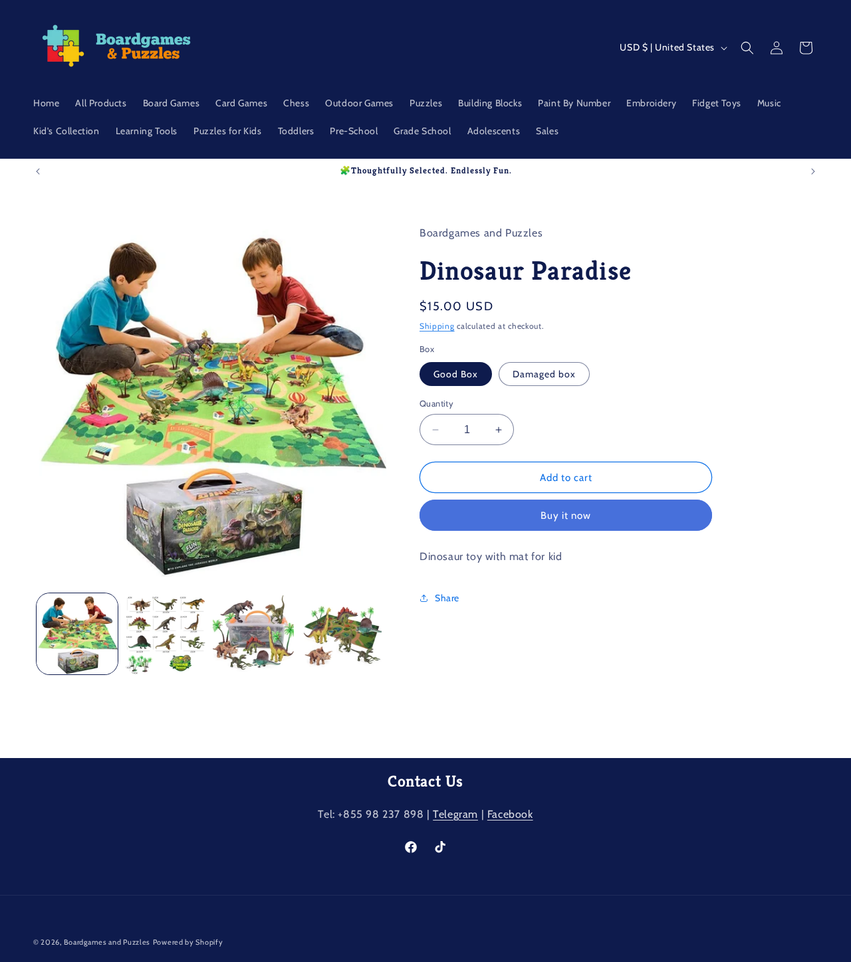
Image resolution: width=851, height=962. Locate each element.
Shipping (437, 326)
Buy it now (566, 516)
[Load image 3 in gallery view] (253, 633)
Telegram (455, 814)
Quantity (436, 403)
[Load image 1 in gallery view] (77, 633)
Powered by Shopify (188, 942)
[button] (747, 47)
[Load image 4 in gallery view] (341, 633)
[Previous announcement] (38, 171)
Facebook (510, 814)
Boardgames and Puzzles (107, 942)
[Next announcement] (813, 171)
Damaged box (544, 374)
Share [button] (447, 597)
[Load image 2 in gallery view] (164, 633)
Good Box (455, 374)
